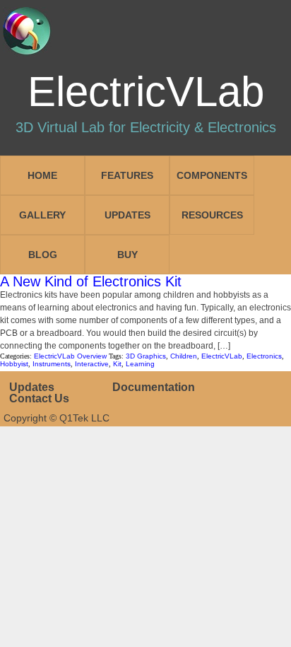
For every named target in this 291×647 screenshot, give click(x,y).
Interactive (92, 364)
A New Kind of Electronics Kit (91, 281)
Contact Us (39, 398)
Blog (42, 254)
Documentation (153, 387)
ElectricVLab (221, 356)
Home (42, 175)
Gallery (42, 215)
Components (212, 175)
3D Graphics (146, 356)
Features (127, 175)
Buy (127, 254)
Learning (140, 364)
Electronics (264, 356)
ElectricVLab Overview (70, 356)
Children (183, 356)
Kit (117, 364)
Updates (127, 215)
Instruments (51, 364)
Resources (212, 215)
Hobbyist (14, 364)
